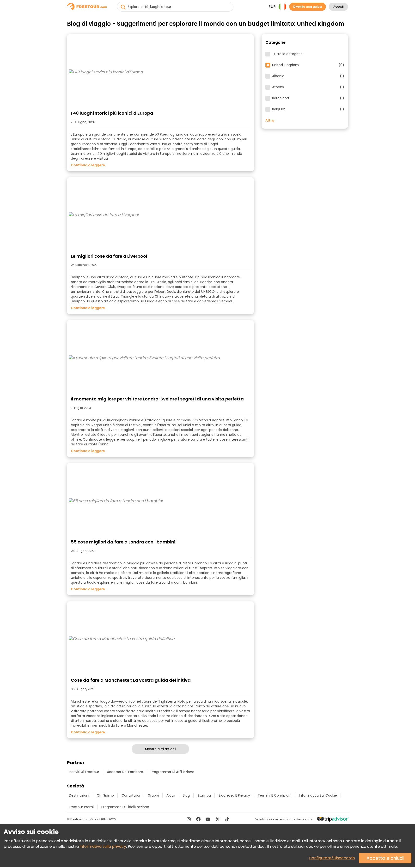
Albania (308, 76)
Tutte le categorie (287, 54)
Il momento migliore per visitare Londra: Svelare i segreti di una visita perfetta (157, 399)
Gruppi (153, 795)
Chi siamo (105, 795)
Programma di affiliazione (172, 771)
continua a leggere (88, 165)
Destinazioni (79, 795)
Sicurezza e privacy (234, 795)
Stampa (204, 795)
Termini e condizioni (274, 795)
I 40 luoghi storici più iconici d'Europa (112, 113)
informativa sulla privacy (103, 846)
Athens (308, 87)
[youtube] (208, 819)
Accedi (338, 7)
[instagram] (189, 819)
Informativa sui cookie (318, 795)
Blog (186, 795)
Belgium (308, 109)
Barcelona (308, 98)
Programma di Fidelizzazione (125, 807)
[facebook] (198, 819)
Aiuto (170, 795)
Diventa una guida (307, 7)
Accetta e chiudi (385, 858)
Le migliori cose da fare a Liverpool (109, 256)
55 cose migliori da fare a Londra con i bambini (123, 542)
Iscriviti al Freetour (84, 771)
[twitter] (217, 819)
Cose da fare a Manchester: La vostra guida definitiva (131, 680)
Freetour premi (81, 807)
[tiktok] (227, 819)
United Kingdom (308, 65)
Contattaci (131, 795)
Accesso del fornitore (125, 771)
